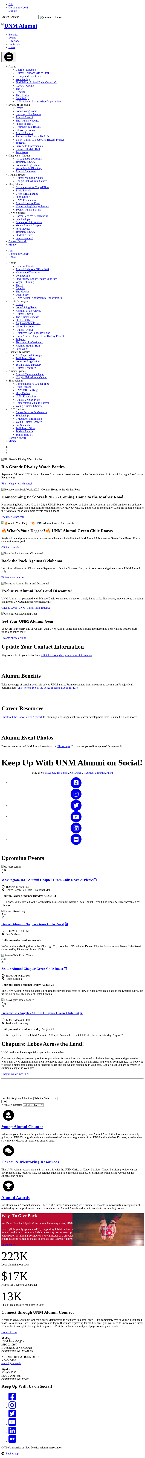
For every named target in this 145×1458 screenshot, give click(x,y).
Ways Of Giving (25, 85)
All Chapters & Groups (29, 158)
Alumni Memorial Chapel (30, 177)
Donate (12, 10)
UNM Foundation (26, 200)
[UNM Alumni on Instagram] (76, 793)
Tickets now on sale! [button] (12, 577)
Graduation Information (29, 222)
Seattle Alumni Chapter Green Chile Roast (32, 969)
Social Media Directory (29, 168)
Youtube (88, 772)
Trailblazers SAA (25, 161)
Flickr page (63, 746)
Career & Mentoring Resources (30, 1162)
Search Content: (10, 16)
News (11, 47)
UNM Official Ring (27, 193)
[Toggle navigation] (8, 57)
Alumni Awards (24, 133)
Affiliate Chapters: (11, 1104)
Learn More (8, 1244)
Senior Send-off (24, 238)
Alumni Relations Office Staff (32, 72)
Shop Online (23, 196)
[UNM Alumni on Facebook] (76, 782)
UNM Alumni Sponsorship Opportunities (39, 101)
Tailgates (20, 142)
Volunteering (23, 79)
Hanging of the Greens (28, 114)
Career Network (17, 241)
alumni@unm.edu (11, 1363)
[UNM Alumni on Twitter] (76, 805)
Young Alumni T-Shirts (29, 209)
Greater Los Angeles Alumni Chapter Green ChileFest (40, 1013)
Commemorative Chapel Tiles (32, 187)
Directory (13, 40)
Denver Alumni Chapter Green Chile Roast (32, 924)
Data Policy (22, 98)
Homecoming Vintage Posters (32, 206)
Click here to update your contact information (66, 655)
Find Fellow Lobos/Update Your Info (36, 82)
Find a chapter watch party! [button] (16, 483)
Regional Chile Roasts (28, 126)
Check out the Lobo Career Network (21, 716)
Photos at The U (25, 123)
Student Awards (24, 234)
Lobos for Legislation (28, 165)
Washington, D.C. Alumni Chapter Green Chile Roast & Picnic (47, 880)
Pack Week (22, 152)
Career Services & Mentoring (32, 215)
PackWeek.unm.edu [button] (12, 516)
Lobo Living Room (26, 111)
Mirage (12, 244)
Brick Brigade (23, 190)
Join (10, 4)
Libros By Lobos (25, 130)
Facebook (50, 772)
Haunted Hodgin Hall (28, 149)
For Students (23, 228)
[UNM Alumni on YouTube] (76, 816)
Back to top (12, 1453)
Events (12, 37)
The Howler (22, 95)
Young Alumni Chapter (29, 225)
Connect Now (9, 1332)
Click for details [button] (10, 547)
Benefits (13, 34)
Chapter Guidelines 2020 (15, 1073)
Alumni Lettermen (26, 171)
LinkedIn (100, 772)
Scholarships (23, 219)
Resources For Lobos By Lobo (33, 136)
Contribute (14, 44)
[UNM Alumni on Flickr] (76, 839)
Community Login (18, 7)
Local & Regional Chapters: (17, 1098)
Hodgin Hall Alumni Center (31, 180)
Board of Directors (26, 69)
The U (19, 88)
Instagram (62, 772)
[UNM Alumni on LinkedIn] (76, 827)
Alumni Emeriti (24, 117)
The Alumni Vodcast (27, 120)
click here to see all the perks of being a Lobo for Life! (48, 687)
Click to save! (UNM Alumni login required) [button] (26, 607)
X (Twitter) (75, 772)
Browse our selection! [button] (13, 637)
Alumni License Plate (28, 203)
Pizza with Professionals (29, 145)
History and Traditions (28, 76)
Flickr (109, 772)
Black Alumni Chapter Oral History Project (40, 139)
